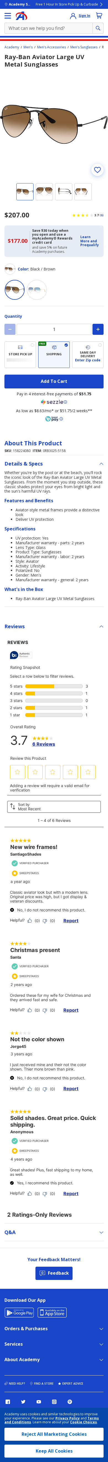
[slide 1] (25, 191)
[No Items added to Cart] (99, 15)
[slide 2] (44, 191)
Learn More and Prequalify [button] (89, 241)
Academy (11, 47)
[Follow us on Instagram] (54, 1401)
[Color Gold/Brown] (37, 289)
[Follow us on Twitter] (23, 1401)
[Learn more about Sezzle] (54, 402)
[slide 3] (63, 191)
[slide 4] (83, 191)
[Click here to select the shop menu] (7, 15)
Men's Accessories (51, 47)
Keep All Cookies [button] (54, 1451)
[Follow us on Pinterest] (69, 1401)
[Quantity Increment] (98, 329)
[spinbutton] (54, 329)
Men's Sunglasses (83, 47)
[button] (90, 241)
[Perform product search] (98, 28)
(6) (102, 215)
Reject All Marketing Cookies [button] (54, 1434)
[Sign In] (73, 15)
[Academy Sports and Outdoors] (21, 15)
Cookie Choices (83, 1422)
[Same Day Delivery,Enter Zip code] (87, 355)
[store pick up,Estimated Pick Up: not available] (20, 355)
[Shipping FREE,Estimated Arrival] (54, 355)
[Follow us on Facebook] (7, 1401)
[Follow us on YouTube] (38, 1401)
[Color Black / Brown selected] (15, 289)
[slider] (54, 124)
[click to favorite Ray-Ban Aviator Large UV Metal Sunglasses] (97, 170)
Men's (28, 47)
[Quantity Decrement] (10, 329)
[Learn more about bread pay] (54, 419)
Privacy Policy (67, 1418)
